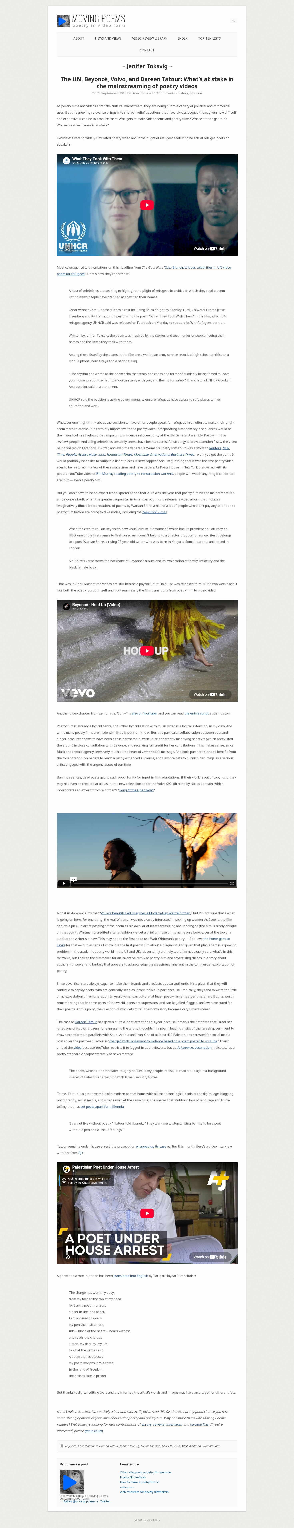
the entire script (196, 713)
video (78, 1047)
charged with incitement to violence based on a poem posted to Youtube (163, 1041)
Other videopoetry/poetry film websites (146, 1472)
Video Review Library (149, 38)
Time (60, 454)
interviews (174, 1424)
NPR (226, 448)
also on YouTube (144, 713)
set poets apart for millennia (102, 1106)
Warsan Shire (211, 1446)
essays (146, 1424)
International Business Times (172, 454)
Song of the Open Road (136, 790)
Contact (147, 50)
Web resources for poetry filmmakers (144, 1492)
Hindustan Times (119, 454)
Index (182, 38)
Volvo (176, 1446)
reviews (159, 1424)
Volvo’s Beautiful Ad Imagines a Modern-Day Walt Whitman (145, 913)
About (78, 38)
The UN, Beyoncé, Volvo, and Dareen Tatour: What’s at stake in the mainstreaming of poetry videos (147, 82)
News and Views (108, 38)
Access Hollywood (91, 454)
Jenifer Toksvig (129, 1446)
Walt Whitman (191, 1446)
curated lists (199, 1424)
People (71, 454)
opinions (196, 93)
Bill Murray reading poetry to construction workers (134, 473)
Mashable (141, 454)
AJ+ (81, 1153)
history (183, 93)
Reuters (215, 448)
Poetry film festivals (133, 1477)
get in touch (94, 1431)
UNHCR (167, 1446)
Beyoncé (70, 1446)
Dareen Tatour (86, 1022)
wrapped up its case (151, 1146)
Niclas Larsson (150, 1446)
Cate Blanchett (87, 1446)
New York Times (154, 512)
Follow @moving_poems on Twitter (86, 1501)
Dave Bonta (140, 93)
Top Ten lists (209, 38)
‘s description (194, 1047)
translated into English (131, 1276)
